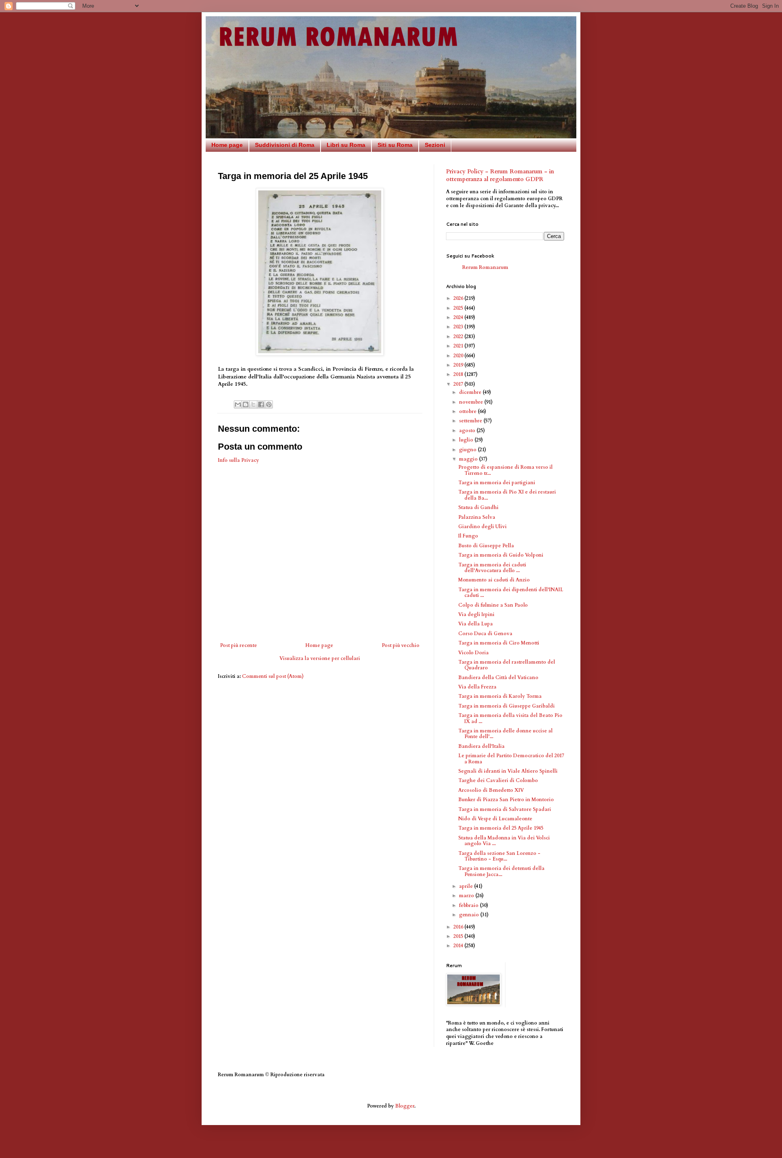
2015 (458, 936)
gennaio (469, 914)
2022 (458, 336)
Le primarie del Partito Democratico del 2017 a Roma (511, 758)
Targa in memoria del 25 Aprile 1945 (500, 828)
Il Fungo (468, 536)
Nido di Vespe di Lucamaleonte (495, 818)
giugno (468, 449)
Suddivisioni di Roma (284, 145)
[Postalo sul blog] (246, 404)
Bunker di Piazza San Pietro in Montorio (506, 799)
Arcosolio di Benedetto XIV (491, 790)
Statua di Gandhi (478, 507)
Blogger (404, 1106)
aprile (466, 886)
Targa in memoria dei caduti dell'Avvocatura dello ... (492, 568)
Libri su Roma (346, 145)
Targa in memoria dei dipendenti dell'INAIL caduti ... (510, 592)
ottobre (468, 411)
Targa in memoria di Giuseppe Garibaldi (506, 706)
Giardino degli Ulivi (482, 526)
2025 (458, 308)
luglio (466, 440)
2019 (458, 365)
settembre (471, 420)
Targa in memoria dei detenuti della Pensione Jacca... (501, 871)
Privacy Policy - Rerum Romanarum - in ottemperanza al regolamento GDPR (500, 176)
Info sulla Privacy (238, 460)
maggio (469, 459)
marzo (467, 895)
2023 (458, 326)
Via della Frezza (477, 687)
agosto (468, 430)
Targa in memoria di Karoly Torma (500, 696)
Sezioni (435, 145)
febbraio (469, 905)
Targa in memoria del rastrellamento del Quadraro (506, 665)
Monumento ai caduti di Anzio (494, 580)
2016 (458, 927)
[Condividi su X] (253, 404)
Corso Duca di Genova (485, 633)
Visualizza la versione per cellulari (319, 658)
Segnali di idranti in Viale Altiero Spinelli (508, 771)
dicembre (471, 392)
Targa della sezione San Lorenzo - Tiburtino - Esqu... (499, 856)
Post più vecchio (401, 645)
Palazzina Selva (476, 517)
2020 (458, 355)
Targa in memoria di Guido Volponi (500, 555)
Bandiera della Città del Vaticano (498, 677)
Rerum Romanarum (485, 267)
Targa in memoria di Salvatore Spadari (504, 809)
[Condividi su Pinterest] (269, 404)
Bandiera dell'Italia (481, 746)
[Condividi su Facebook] (261, 404)
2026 (458, 298)
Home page (227, 145)
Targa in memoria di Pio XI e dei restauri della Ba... (507, 495)
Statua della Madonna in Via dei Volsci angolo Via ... (504, 841)
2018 (458, 374)
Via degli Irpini (476, 614)
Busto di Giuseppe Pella (486, 545)
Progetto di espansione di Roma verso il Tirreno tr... (505, 470)
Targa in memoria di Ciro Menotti (498, 643)
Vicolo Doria (473, 652)
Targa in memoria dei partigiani (496, 482)
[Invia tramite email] (238, 404)
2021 (458, 346)
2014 (458, 945)
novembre (471, 402)
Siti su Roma (395, 145)
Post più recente (238, 645)
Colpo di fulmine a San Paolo (493, 605)
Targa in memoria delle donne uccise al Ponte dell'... (505, 734)
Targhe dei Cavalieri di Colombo (498, 780)
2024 (458, 317)
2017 (458, 384)
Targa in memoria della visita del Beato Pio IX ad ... (510, 718)
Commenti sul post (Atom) (273, 676)
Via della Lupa (475, 624)
